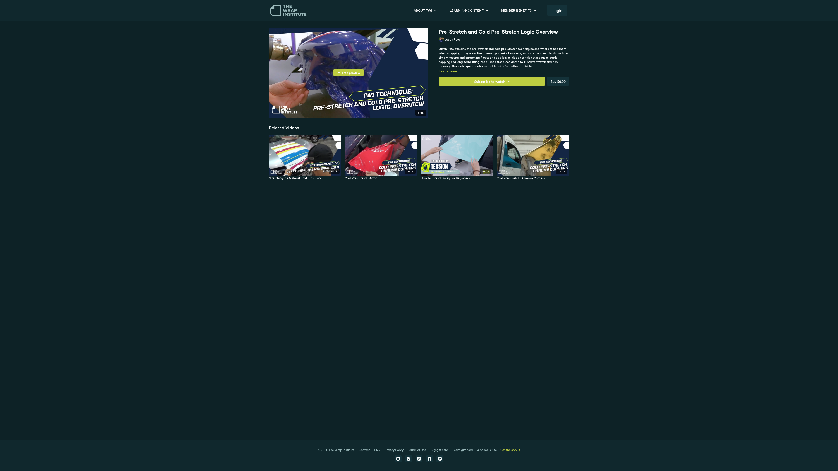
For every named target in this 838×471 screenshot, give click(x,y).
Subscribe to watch (489, 81)
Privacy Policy (394, 449)
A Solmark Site (487, 449)
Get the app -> (510, 449)
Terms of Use (417, 449)
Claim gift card (463, 449)
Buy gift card (439, 449)
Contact (364, 449)
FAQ (377, 449)
